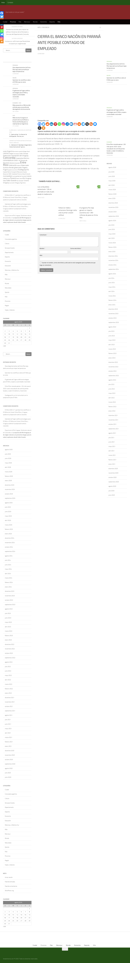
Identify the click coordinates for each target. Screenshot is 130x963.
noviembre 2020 (10, 755)
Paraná (13, 178)
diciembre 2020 (9, 750)
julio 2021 (8, 719)
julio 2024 (8, 560)
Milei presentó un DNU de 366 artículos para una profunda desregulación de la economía (21, 107)
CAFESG (6, 153)
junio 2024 (8, 565)
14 (25, 334)
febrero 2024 (9, 582)
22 (29, 337)
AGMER (5, 151)
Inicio (3, 2)
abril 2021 (8, 733)
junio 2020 (8, 777)
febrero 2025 (9, 529)
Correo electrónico (76, 248)
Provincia (13, 22)
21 (25, 337)
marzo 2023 (8, 631)
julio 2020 (8, 773)
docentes (17, 163)
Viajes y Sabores (10, 310)
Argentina (10, 151)
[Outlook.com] (71, 124)
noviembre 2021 (10, 702)
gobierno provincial (13, 170)
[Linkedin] (51, 124)
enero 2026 (8, 480)
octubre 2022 (9, 653)
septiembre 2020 (10, 764)
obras (8, 178)
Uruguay (6, 183)
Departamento (9, 252)
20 (21, 337)
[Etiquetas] (27, 60)
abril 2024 (8, 573)
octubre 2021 (9, 706)
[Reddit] (47, 124)
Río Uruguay (27, 178)
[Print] (79, 124)
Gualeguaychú (23, 170)
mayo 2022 (8, 675)
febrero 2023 (9, 635)
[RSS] (91, 124)
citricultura (16, 153)
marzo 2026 (8, 472)
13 (21, 334)
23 (5, 340)
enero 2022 (8, 693)
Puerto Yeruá (19, 178)
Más (59, 22)
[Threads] (39, 128)
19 (17, 337)
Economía (43, 22)
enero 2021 (8, 746)
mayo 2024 (8, 569)
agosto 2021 (8, 715)
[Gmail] (75, 124)
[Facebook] (39, 124)
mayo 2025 (8, 516)
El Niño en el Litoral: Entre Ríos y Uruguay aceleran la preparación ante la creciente (15, 209)
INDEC (10, 174)
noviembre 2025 (10, 489)
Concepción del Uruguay (19, 156)
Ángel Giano (23, 183)
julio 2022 (8, 666)
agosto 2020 (8, 768)
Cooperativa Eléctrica (22, 158)
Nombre (42, 248)
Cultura (7, 243)
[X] (87, 124)
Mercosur (27, 22)
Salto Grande (11, 180)
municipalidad (7, 176)
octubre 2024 (9, 547)
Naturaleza (8, 288)
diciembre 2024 (9, 538)
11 (13, 334)
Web (41, 255)
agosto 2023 (8, 609)
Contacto (10, 2)
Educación (8, 266)
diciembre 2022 (9, 644)
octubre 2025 (9, 494)
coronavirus (8, 160)
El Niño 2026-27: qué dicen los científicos (17, 195)
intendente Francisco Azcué (18, 174)
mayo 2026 (8, 463)
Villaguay (17, 183)
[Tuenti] (67, 124)
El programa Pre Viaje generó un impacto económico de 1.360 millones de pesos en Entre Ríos (89, 213)
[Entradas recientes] (6, 60)
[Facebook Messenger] (95, 124)
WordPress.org (9, 890)
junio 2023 (8, 618)
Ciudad (5, 22)
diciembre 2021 (9, 697)
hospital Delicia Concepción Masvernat (13, 172)
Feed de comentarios (11, 886)
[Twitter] (43, 124)
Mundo (35, 22)
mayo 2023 (8, 622)
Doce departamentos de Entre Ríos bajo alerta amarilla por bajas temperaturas (21, 69)
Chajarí (11, 153)
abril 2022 (8, 680)
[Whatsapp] (59, 124)
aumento (16, 151)
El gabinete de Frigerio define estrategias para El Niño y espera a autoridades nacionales (116, 112)
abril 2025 (8, 520)
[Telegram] (83, 124)
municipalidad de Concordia (19, 176)
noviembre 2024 (10, 542)
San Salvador (20, 180)
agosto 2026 (8, 449)
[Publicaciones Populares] (13, 60)
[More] (43, 128)
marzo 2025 (8, 525)
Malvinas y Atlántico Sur (12, 270)
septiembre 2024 (10, 551)
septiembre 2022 (10, 658)
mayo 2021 (8, 728)
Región (14, 78)
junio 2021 (8, 724)
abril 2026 (8, 467)
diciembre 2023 (9, 591)
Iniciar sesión (8, 877)
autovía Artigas (23, 151)
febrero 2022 (9, 689)
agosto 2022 (8, 662)
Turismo (26, 181)
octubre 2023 (9, 600)
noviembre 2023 (10, 596)
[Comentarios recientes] (20, 60)
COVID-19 (17, 160)
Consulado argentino (11, 239)
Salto (4, 181)
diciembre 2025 (9, 485)
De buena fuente (10, 248)
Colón (21, 153)
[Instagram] (63, 124)
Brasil (28, 151)
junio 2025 (8, 511)
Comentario (43, 235)
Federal (19, 165)
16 (5, 337)
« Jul (4, 346)
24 (9, 340)
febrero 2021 (9, 742)
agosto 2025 (8, 503)
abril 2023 (8, 627)
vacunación (12, 183)
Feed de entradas (10, 882)
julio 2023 (8, 613)
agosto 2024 (8, 556)
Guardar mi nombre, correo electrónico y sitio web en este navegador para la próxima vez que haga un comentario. (67, 264)
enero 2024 (8, 587)
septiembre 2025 (10, 498)
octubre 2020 (9, 759)
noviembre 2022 (10, 649)
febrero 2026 (9, 476)
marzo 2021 (8, 737)
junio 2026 (8, 458)
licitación (28, 174)
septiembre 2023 (10, 604)
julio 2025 (8, 507)
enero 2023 (8, 640)
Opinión (7, 292)
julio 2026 (8, 454)
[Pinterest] (55, 124)
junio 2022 (8, 671)
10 (9, 334)
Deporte (52, 22)
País (20, 22)
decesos (12, 163)
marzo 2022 (8, 684)
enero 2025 (8, 534)
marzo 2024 (8, 578)
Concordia (9, 157)
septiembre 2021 (10, 711)
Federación (12, 165)
